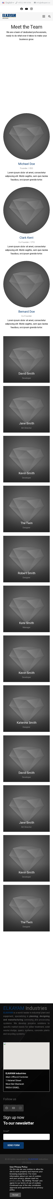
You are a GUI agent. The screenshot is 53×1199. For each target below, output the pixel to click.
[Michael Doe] (26, 136)
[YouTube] (26, 8)
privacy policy (15, 1181)
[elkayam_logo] (9, 16)
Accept (15, 1195)
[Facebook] (21, 8)
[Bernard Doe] (26, 284)
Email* (6, 1131)
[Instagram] (31, 8)
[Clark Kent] (26, 210)
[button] (8, 3)
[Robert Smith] (26, 559)
